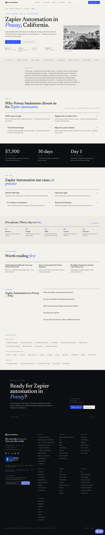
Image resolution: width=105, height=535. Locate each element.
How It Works (84, 447)
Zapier (61, 445)
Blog (82, 472)
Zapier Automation (15, 8)
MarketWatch (49, 60)
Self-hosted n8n (63, 453)
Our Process (84, 453)
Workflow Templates (86, 487)
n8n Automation (39, 346)
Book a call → (94, 2)
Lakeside (42, 355)
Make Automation (27, 346)
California (26, 8)
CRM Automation (83, 342)
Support (61, 493)
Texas (39, 509)
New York (40, 512)
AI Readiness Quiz (85, 482)
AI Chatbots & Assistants (44, 450)
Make (60, 442)
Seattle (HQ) (41, 501)
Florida (40, 514)
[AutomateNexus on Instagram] (12, 453)
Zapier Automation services (28, 363)
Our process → (95, 223)
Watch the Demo (85, 450)
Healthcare (41, 472)
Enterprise (83, 442)
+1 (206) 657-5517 (10, 447)
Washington (41, 504)
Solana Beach (74, 355)
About (69, 2)
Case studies (56, 363)
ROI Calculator (85, 477)
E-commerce (41, 477)
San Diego (49, 355)
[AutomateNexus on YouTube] (15, 453)
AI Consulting (54, 342)
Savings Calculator (86, 480)
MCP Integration (63, 455)
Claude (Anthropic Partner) (66, 437)
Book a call (76, 407)
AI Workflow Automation (44, 445)
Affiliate (61, 487)
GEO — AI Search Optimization (46, 442)
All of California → (92, 355)
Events (61, 490)
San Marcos (65, 355)
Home (6, 8)
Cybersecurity (41, 461)
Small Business (85, 440)
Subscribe (26, 483)
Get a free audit (29, 42)
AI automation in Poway (44, 363)
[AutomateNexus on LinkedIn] (6, 453)
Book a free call (13, 42)
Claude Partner (85, 445)
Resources (62, 2)
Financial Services (42, 482)
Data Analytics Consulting (13, 346)
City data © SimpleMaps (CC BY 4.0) (46, 528)
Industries (46, 2)
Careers (61, 482)
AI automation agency (12, 363)
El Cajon (57, 355)
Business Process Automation (68, 342)
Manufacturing (41, 480)
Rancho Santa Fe (32, 355)
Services (38, 2)
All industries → (42, 490)
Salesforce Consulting (51, 346)
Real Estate (41, 474)
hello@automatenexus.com (12, 449)
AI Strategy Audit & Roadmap (45, 440)
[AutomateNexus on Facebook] (18, 453)
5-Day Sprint (84, 493)
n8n (60, 440)
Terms (92, 528)
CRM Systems (63, 458)
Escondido (22, 355)
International (41, 517)
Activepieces (62, 447)
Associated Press (37, 60)
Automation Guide (85, 474)
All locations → (42, 520)
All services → (41, 463)
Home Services (42, 487)
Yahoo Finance (23, 60)
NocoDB (61, 450)
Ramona (8, 355)
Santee (15, 355)
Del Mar (83, 355)
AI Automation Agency (26, 342)
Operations (84, 437)
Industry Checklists (86, 490)
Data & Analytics (42, 458)
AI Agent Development (12, 342)
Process (54, 2)
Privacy (86, 528)
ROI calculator (66, 363)
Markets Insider (62, 60)
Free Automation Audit (87, 485)
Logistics (40, 485)
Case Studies (62, 480)
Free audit (89, 407)
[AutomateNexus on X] (9, 453)
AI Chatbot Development (41, 342)
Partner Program (63, 485)
